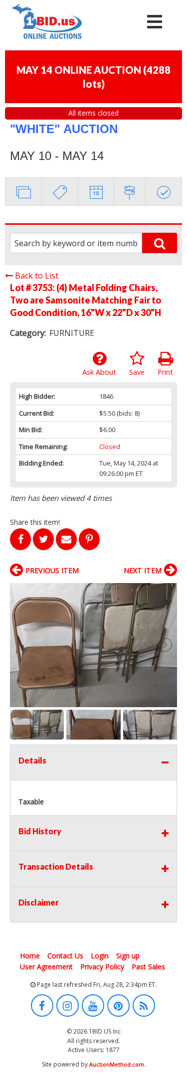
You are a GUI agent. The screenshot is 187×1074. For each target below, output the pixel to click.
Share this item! (35, 522)
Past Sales (148, 966)
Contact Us (65, 955)
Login (100, 955)
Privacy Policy (102, 966)
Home (30, 955)
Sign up (128, 955)
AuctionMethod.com (116, 1064)
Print (165, 372)
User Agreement (46, 966)
